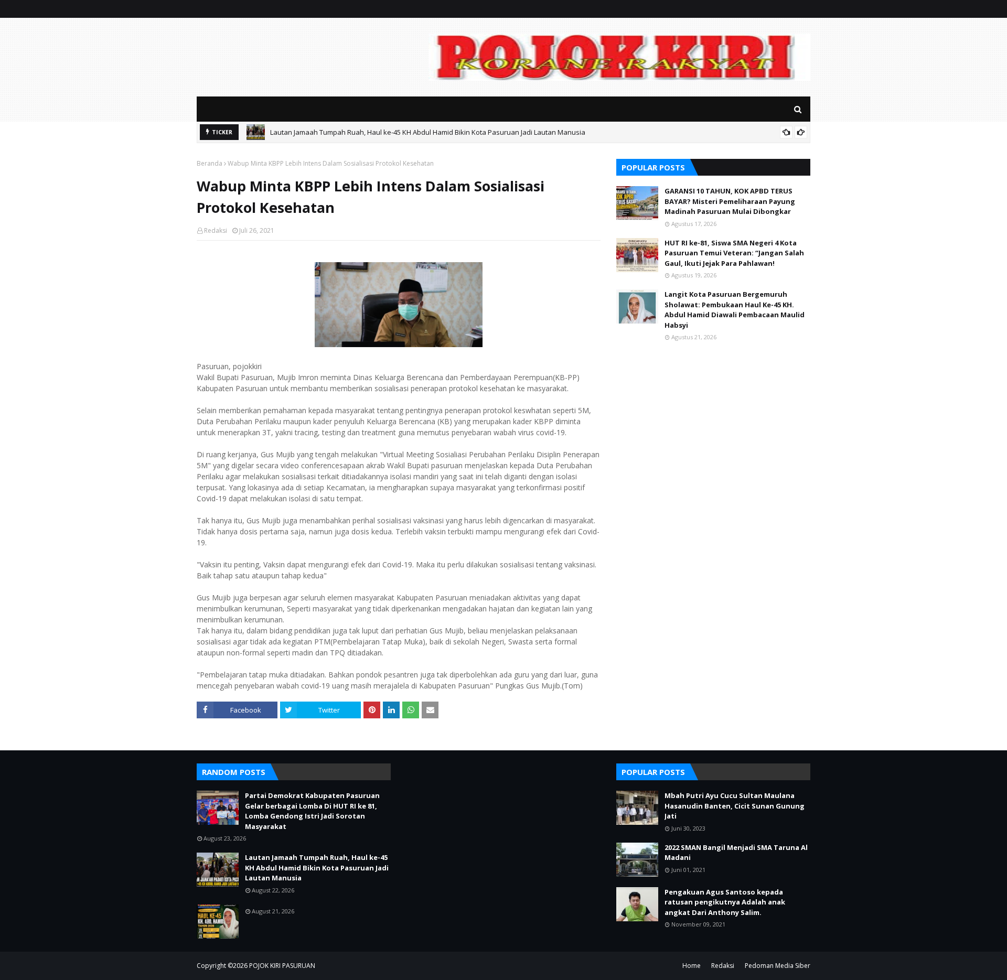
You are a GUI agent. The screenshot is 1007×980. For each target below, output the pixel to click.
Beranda (209, 163)
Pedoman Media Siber (777, 965)
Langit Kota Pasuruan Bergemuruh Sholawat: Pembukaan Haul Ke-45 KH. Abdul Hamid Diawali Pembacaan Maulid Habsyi (735, 309)
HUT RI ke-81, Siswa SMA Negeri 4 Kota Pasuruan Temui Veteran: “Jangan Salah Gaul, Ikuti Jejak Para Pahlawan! (734, 253)
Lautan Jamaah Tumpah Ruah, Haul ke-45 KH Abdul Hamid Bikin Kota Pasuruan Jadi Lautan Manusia (427, 132)
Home (691, 965)
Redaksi (215, 230)
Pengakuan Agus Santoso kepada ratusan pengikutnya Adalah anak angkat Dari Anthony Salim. (725, 902)
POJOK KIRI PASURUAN (282, 965)
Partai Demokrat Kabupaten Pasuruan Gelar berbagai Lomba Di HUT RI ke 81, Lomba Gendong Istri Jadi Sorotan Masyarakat (312, 811)
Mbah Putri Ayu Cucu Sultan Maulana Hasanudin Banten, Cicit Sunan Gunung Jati (735, 806)
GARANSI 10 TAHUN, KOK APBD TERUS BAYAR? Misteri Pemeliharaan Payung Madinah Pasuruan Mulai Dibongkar (730, 201)
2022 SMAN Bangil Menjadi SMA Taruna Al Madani (736, 853)
